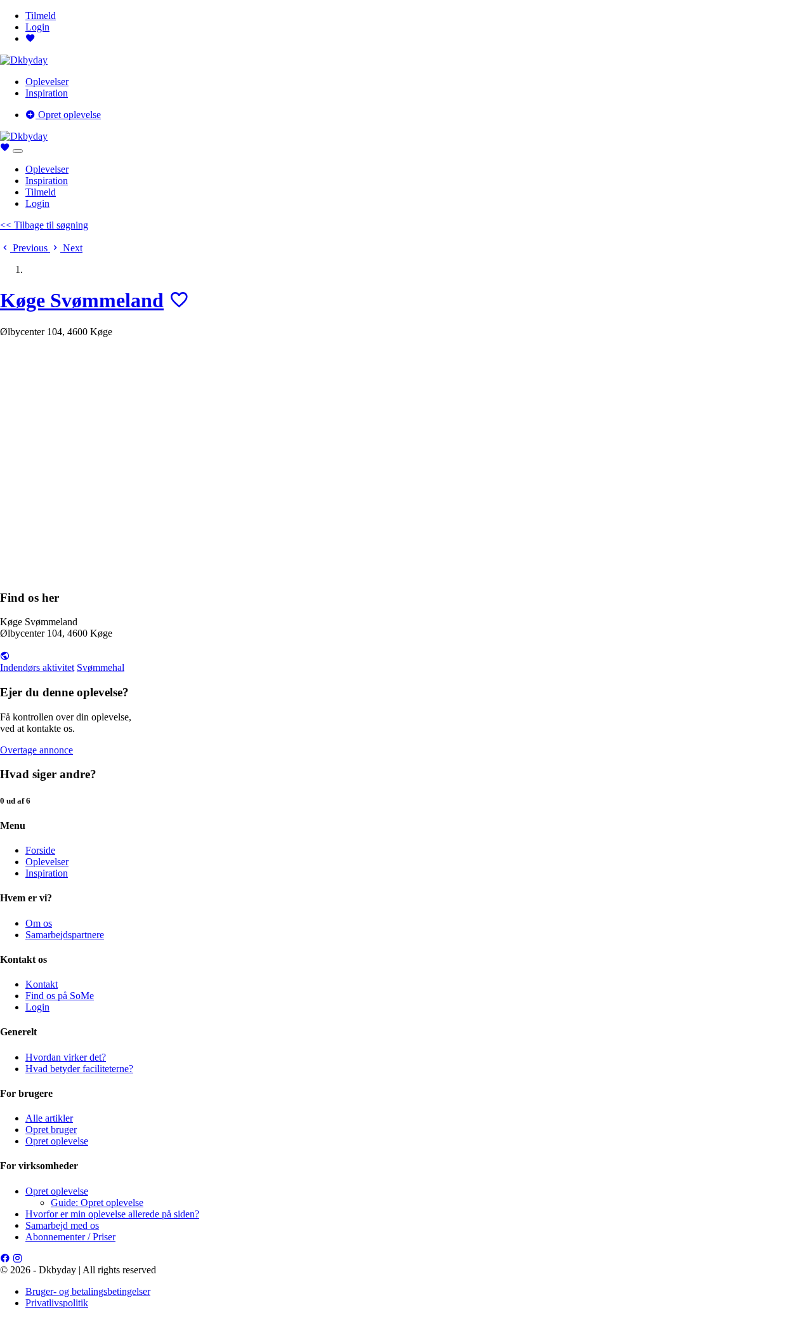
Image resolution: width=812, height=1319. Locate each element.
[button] (25, 247)
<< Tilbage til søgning (44, 225)
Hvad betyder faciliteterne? (79, 1068)
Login (37, 27)
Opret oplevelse (68, 114)
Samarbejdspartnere (64, 934)
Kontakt (41, 984)
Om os (38, 923)
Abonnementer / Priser (70, 1236)
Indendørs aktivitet (37, 667)
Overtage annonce (36, 750)
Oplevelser (47, 81)
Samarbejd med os (62, 1225)
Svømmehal (100, 667)
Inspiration (46, 93)
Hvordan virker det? (65, 1057)
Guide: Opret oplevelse (97, 1202)
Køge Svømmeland (82, 300)
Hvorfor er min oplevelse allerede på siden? (112, 1214)
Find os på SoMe (59, 995)
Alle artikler (49, 1118)
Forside (40, 850)
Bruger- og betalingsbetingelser (87, 1291)
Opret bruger (51, 1129)
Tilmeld (40, 15)
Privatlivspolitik (56, 1302)
